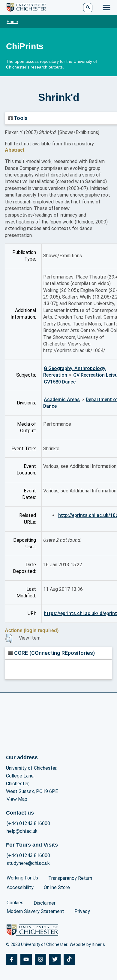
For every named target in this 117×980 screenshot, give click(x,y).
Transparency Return (70, 878)
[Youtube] (26, 959)
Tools (20, 118)
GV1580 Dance (60, 382)
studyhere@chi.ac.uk (28, 863)
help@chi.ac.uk (22, 831)
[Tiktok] (69, 959)
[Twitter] (55, 959)
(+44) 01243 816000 (28, 823)
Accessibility (20, 887)
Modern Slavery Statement (35, 911)
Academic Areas (62, 399)
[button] (8, 638)
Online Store (57, 887)
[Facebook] (11, 959)
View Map (17, 799)
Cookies (15, 903)
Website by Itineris (87, 944)
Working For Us (22, 878)
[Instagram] (40, 959)
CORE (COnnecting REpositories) (54, 653)
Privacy (82, 911)
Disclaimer (45, 903)
